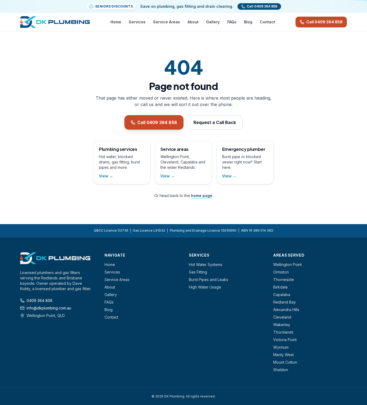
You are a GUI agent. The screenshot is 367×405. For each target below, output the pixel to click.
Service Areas (166, 22)
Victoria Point (285, 339)
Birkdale (280, 287)
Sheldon (280, 369)
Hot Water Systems (205, 264)
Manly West (283, 354)
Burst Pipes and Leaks (208, 279)
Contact (267, 22)
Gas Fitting (198, 272)
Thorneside (283, 279)
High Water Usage (205, 287)
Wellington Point (287, 264)
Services (137, 22)
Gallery (213, 22)
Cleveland (282, 317)
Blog (248, 22)
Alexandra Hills (286, 309)
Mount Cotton (285, 362)
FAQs (231, 22)
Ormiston (281, 272)
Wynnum (281, 347)
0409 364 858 (39, 300)
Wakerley (281, 324)
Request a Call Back (214, 122)
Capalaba (281, 294)
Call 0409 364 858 (324, 22)
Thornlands (283, 332)
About (193, 22)
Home (115, 22)
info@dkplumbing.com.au (49, 308)
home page (201, 195)
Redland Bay (284, 302)
